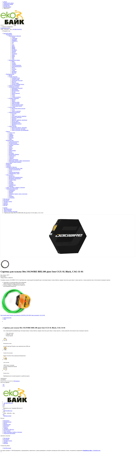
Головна (5, 207)
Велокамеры (15, 89)
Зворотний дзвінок (9, 3)
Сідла (13, 109)
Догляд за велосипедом (14, 169)
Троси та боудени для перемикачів (20, 130)
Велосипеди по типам (14, 60)
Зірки (13, 114)
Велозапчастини (10, 74)
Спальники (12, 197)
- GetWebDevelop (91, 450)
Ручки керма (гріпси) (17, 106)
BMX (13, 61)
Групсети (14, 113)
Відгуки (5, 205)
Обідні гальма (15, 83)
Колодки (14, 81)
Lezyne (10, 134)
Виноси (14, 99)
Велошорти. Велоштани (15, 178)
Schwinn (14, 51)
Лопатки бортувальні (14, 172)
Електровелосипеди (17, 66)
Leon (13, 44)
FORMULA (15, 41)
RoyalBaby (14, 50)
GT (12, 43)
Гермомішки (12, 190)
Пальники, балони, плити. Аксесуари (18, 193)
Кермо (13, 100)
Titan (13, 57)
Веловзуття (12, 176)
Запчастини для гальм (17, 80)
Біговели (8, 164)
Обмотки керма (15, 102)
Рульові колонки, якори (17, 104)
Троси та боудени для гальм (18, 128)
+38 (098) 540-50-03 (17, 29)
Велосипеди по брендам (15, 36)
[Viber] (4, 405)
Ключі (10, 171)
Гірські (13, 62)
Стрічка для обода (16, 97)
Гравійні (14, 64)
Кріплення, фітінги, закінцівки (19, 127)
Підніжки (11, 153)
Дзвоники (11, 157)
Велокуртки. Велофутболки (16, 177)
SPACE (13, 52)
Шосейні (14, 72)
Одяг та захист (9, 174)
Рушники (11, 196)
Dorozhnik (14, 39)
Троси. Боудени (13, 126)
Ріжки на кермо (15, 103)
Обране (5, 1)
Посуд (10, 195)
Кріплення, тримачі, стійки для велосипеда (19, 160)
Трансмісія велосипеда (14, 112)
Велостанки (9, 163)
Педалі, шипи (15, 121)
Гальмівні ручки (16, 78)
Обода (13, 94)
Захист (10, 181)
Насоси (11, 148)
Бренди (8, 131)
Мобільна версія (7, 415)
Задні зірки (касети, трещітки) (19, 116)
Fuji (13, 42)
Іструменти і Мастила (11, 167)
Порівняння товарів (8, 4)
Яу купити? (6, 439)
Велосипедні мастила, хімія (15, 168)
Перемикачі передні (16, 123)
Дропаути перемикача (14, 85)
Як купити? (6, 200)
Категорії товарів (7, 33)
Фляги (10, 149)
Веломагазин (6, 5)
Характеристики (7, 317)
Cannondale (14, 38)
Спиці (13, 95)
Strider (13, 56)
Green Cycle (12, 132)
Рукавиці (11, 183)
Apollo (13, 37)
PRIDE (13, 48)
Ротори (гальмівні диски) (18, 84)
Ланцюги (14, 118)
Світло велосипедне (14, 141)
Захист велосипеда (13, 159)
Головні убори (12, 179)
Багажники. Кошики (14, 154)
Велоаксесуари (9, 140)
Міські (13, 67)
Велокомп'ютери (13, 142)
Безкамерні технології (17, 88)
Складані (14, 69)
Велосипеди (9, 34)
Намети (11, 192)
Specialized (14, 53)
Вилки (10, 75)
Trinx (13, 58)
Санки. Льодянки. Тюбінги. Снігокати (15, 187)
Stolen (13, 55)
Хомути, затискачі (16, 111)
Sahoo (10, 139)
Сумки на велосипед (14, 144)
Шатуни (14, 125)
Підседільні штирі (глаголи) (18, 108)
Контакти (5, 204)
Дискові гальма (15, 79)
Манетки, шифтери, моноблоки (19, 120)
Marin (13, 46)
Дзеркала (11, 158)
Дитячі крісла (12, 155)
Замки (10, 146)
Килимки (11, 191)
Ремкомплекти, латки (14, 173)
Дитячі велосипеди (16, 65)
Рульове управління (14, 98)
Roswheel (11, 137)
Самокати (8, 165)
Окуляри (11, 182)
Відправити (17, 381)
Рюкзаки (11, 145)
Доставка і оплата (7, 201)
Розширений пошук (5, 28)
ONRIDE (11, 135)
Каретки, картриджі (16, 117)
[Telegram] (3, 404)
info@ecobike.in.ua (7, 410)
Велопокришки (15, 90)
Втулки (13, 92)
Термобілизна (12, 185)
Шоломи (11, 186)
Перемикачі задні (16, 122)
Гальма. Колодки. (13, 76)
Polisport (11, 136)
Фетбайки (14, 71)
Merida (13, 47)
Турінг (13, 70)
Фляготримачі (12, 150)
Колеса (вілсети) (16, 93)
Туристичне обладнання (12, 188)
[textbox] (7, 25)
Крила (10, 151)
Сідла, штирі (12, 107)
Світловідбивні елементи (15, 162)
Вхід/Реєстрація (7, 6)
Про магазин (6, 199)
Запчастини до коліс (14, 86)
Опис (4, 319)
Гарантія (5, 202)
